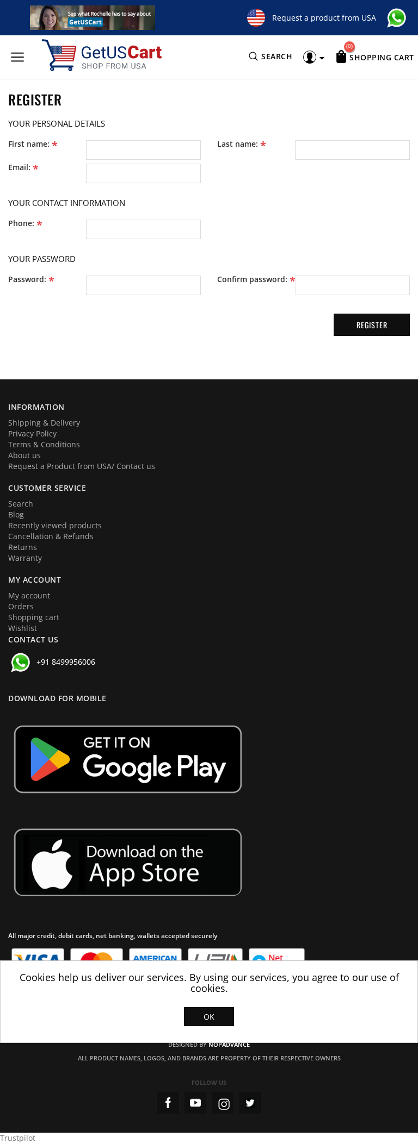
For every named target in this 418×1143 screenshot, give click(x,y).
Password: (27, 279)
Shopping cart (33, 617)
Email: (19, 167)
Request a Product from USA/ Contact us (81, 466)
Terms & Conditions (44, 444)
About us (24, 455)
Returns (22, 547)
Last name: (237, 144)
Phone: (21, 223)
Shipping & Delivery (44, 422)
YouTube (195, 1103)
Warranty (25, 558)
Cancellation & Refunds (51, 536)
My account (29, 595)
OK (209, 1016)
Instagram (222, 1103)
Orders (21, 606)
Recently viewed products (55, 525)
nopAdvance (229, 1044)
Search (20, 503)
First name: (29, 144)
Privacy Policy (32, 433)
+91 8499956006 (65, 662)
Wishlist (22, 628)
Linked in (250, 1103)
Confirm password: (252, 279)
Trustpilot (17, 1138)
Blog (16, 514)
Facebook (168, 1103)
